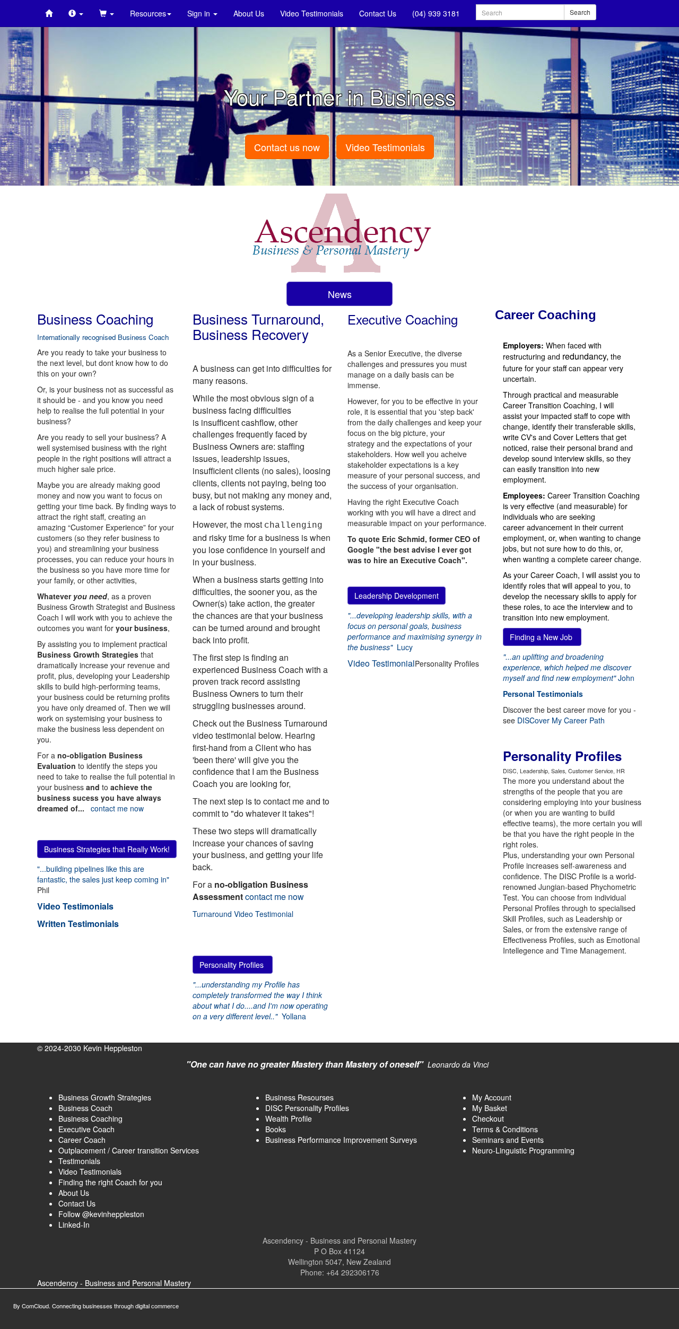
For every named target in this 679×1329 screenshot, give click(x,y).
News (340, 294)
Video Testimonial (381, 663)
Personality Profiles (232, 964)
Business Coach (85, 1108)
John (568, 667)
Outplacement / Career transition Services (128, 1150)
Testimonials (79, 1161)
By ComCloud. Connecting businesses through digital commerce (96, 1305)
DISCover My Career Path (561, 720)
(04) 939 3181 (436, 13)
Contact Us (377, 13)
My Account (491, 1097)
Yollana (260, 1000)
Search (580, 11)
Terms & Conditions (505, 1129)
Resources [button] (148, 13)
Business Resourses (299, 1097)
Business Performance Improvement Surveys (341, 1139)
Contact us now (287, 147)
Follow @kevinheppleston (101, 1214)
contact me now (117, 808)
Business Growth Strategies (104, 1097)
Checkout (488, 1118)
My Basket (489, 1108)
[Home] (48, 13)
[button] (75, 13)
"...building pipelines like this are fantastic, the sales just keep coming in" (103, 874)
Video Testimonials (311, 13)
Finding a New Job (542, 637)
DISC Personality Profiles (307, 1108)
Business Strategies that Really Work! (107, 849)
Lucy (414, 631)
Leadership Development (396, 595)
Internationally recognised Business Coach (103, 337)
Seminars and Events (508, 1139)
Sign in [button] (199, 13)
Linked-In (74, 1224)
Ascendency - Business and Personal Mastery (114, 1283)
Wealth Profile (288, 1118)
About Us (248, 13)
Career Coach (82, 1139)
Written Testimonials (78, 923)
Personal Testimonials (543, 693)
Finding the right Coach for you (110, 1182)
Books (275, 1129)
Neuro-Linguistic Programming (523, 1150)
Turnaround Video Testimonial (243, 913)
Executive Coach (86, 1129)
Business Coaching (90, 1118)
